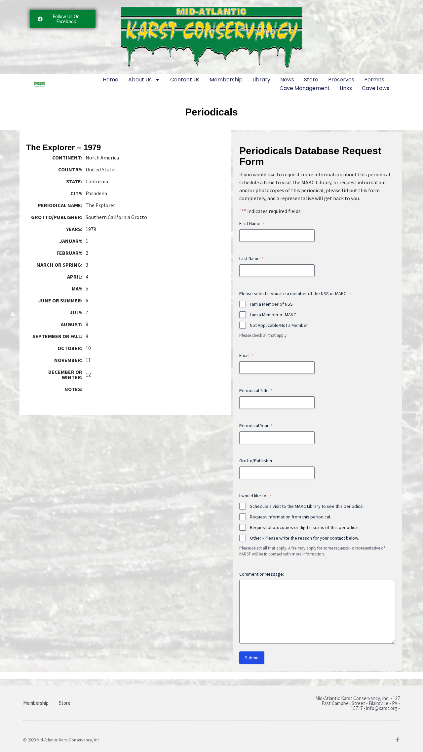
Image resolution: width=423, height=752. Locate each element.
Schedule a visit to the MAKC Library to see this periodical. (307, 506)
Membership (226, 79)
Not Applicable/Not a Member (279, 325)
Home (110, 79)
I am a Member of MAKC (273, 315)
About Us (140, 79)
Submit (252, 658)
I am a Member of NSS (271, 304)
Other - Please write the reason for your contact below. (304, 538)
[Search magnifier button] (108, 43)
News (287, 79)
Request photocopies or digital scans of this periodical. (305, 527)
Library (261, 79)
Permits (374, 79)
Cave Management (305, 88)
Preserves (341, 79)
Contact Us (185, 79)
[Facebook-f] (397, 739)
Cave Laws (375, 88)
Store (311, 79)
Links (346, 88)
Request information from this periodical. (290, 517)
